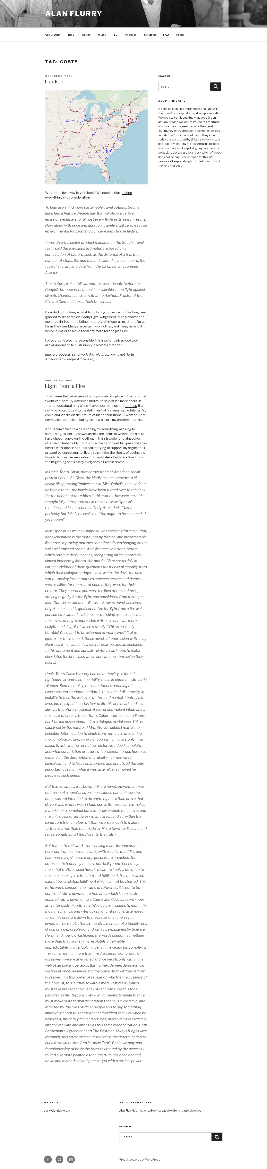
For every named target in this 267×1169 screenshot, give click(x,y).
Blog (71, 34)
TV (115, 34)
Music (102, 34)
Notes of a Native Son (117, 457)
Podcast (130, 34)
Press (180, 34)
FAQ (166, 34)
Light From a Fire (65, 386)
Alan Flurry (74, 13)
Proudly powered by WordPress (139, 1159)
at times (131, 406)
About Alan (53, 34)
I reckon (54, 82)
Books (86, 34)
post (179, 165)
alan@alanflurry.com (57, 1110)
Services (150, 34)
